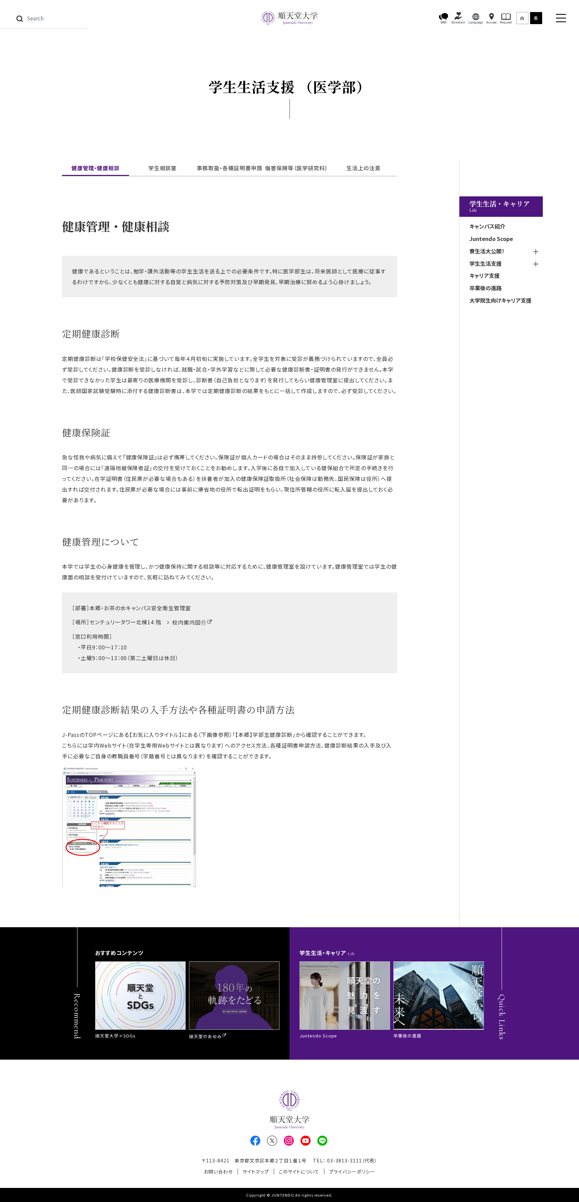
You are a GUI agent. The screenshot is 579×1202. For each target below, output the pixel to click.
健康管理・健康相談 (95, 168)
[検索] (19, 18)
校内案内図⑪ (189, 622)
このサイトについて (299, 1171)
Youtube (306, 1141)
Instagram (289, 1141)
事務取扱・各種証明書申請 (229, 168)
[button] (443, 18)
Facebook (255, 1141)
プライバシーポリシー (352, 1171)
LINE (322, 1141)
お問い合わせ (218, 1171)
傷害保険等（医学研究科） (296, 168)
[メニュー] (561, 18)
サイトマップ (256, 1171)
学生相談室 (162, 168)
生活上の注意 (363, 168)
